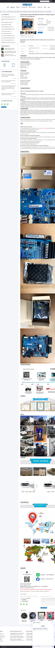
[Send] (52, 646)
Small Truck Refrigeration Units (7, 40)
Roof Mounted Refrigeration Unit (7, 37)
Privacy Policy (3, 646)
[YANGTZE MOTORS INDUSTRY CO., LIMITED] (27, 4)
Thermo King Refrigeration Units (7, 16)
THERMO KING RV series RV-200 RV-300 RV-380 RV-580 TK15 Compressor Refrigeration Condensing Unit (17, 634)
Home (8, 7)
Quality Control (32, 7)
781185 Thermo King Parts (35, 591)
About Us (18, 7)
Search (51, 1)
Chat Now (40, 32)
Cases (49, 7)
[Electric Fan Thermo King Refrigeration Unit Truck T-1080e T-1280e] (2, 55)
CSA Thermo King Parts (26, 591)
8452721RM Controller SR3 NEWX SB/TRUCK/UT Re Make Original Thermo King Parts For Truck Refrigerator (27, 36)
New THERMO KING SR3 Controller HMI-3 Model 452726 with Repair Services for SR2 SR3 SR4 (10, 52)
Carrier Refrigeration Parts (6, 26)
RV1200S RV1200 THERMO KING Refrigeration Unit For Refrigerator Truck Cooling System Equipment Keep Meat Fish (17, 640)
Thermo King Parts (10, 11)
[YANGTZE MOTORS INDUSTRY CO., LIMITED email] (2, 104)
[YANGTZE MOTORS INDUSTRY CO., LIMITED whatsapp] (5, 104)
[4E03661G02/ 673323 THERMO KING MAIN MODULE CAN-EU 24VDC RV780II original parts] (50, 615)
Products (12, 7)
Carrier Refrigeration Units (6, 22)
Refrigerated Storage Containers (7, 42)
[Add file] (33, 646)
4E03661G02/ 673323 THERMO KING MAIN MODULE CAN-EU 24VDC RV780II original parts (50, 621)
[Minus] (52, 622)
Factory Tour (24, 7)
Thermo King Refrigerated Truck (7, 29)
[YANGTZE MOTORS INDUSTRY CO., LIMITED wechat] (8, 104)
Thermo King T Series (5, 31)
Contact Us (39, 7)
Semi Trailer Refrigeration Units (7, 35)
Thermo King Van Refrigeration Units (8, 19)
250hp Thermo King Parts (44, 591)
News (45, 7)
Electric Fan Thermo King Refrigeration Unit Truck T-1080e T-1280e (10, 55)
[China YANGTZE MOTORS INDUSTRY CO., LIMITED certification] (4, 65)
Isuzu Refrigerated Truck (6, 33)
